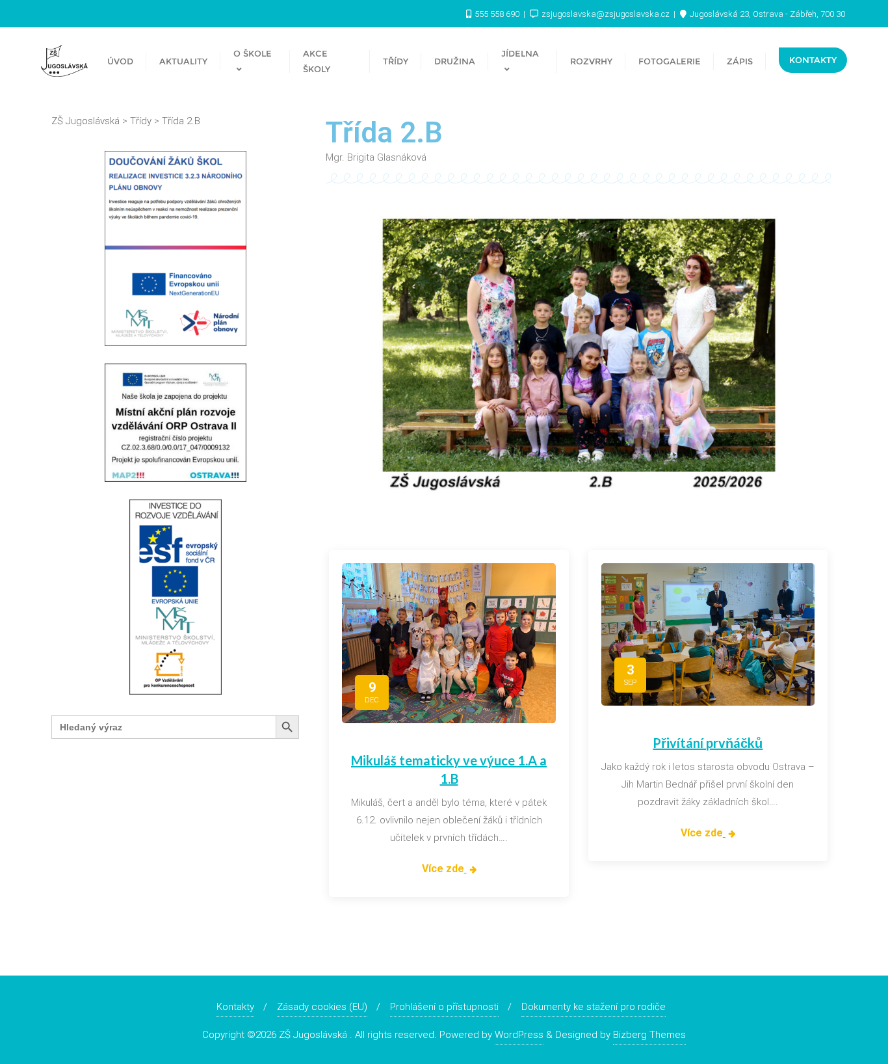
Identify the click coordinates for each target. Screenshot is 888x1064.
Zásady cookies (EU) (322, 1007)
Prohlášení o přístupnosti (444, 1007)
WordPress (519, 1035)
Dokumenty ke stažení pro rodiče (593, 1007)
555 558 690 (497, 14)
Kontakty (813, 60)
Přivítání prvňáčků (708, 743)
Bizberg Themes (649, 1035)
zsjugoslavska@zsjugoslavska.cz (606, 14)
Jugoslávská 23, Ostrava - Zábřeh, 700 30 (766, 14)
